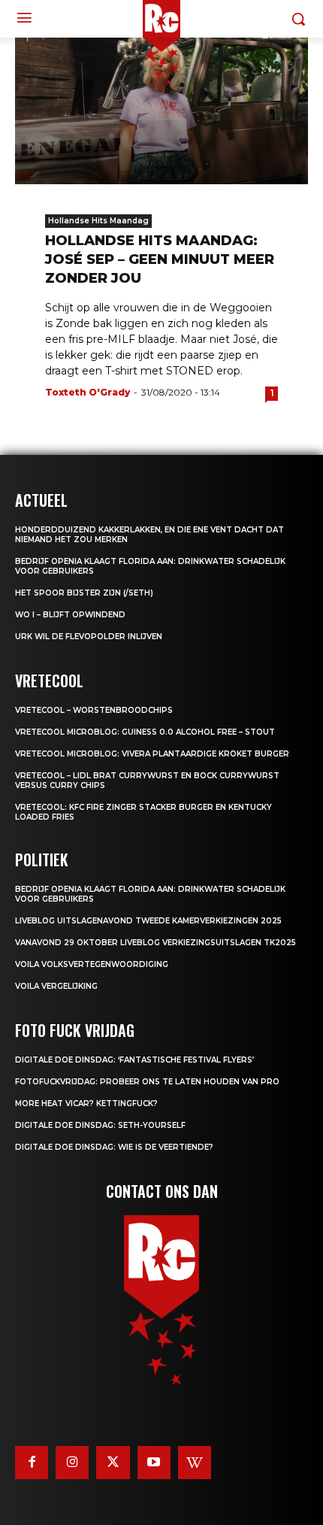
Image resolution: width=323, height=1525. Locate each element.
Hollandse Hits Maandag (98, 221)
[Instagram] (72, 1462)
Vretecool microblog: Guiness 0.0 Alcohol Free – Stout (145, 732)
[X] (112, 1462)
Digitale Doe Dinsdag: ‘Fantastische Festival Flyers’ (134, 1060)
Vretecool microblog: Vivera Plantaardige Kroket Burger (152, 754)
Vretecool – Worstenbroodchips (94, 710)
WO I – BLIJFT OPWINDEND (70, 615)
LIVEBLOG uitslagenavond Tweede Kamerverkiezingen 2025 (148, 921)
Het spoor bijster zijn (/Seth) (84, 593)
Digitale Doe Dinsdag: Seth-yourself (100, 1125)
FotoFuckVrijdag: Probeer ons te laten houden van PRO (147, 1082)
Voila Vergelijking (56, 986)
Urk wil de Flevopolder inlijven (88, 636)
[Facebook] (31, 1462)
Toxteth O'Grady (87, 392)
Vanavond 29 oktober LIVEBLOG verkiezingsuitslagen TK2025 (155, 942)
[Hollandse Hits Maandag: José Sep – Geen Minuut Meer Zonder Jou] (161, 111)
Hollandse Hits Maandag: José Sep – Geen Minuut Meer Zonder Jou (159, 259)
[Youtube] (154, 1462)
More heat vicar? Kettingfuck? (86, 1103)
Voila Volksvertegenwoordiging (91, 964)
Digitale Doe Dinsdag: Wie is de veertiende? (114, 1147)
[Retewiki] (194, 1462)
